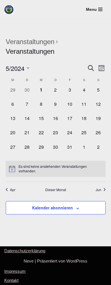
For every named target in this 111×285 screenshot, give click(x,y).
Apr (12, 189)
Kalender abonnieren (52, 207)
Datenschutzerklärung (24, 250)
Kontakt (11, 280)
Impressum (15, 271)
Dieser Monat (55, 189)
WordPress (76, 261)
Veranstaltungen (30, 42)
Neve (29, 261)
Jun (98, 189)
